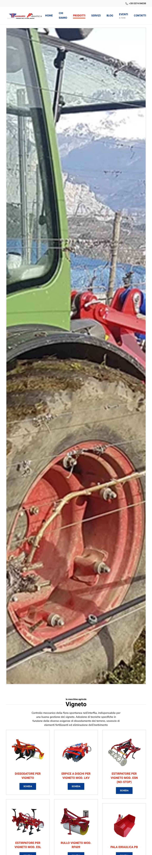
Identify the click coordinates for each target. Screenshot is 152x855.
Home (49, 16)
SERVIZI (96, 16)
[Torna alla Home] (25, 16)
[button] (123, 16)
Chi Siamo (63, 15)
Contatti (140, 16)
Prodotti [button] (79, 16)
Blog (110, 16)
